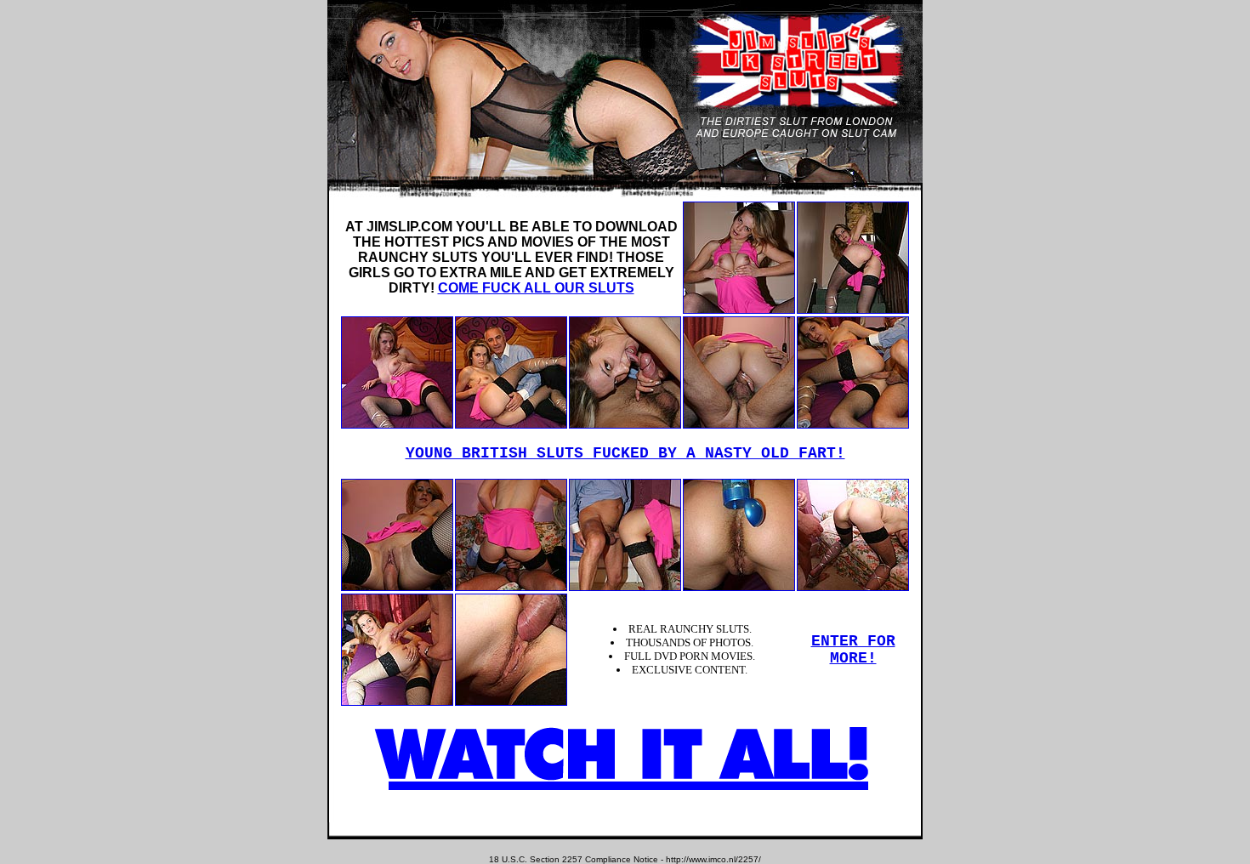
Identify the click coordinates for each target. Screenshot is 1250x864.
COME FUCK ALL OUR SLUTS (536, 288)
